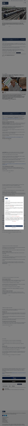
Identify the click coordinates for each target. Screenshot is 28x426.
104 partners (15, 221)
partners (11, 206)
